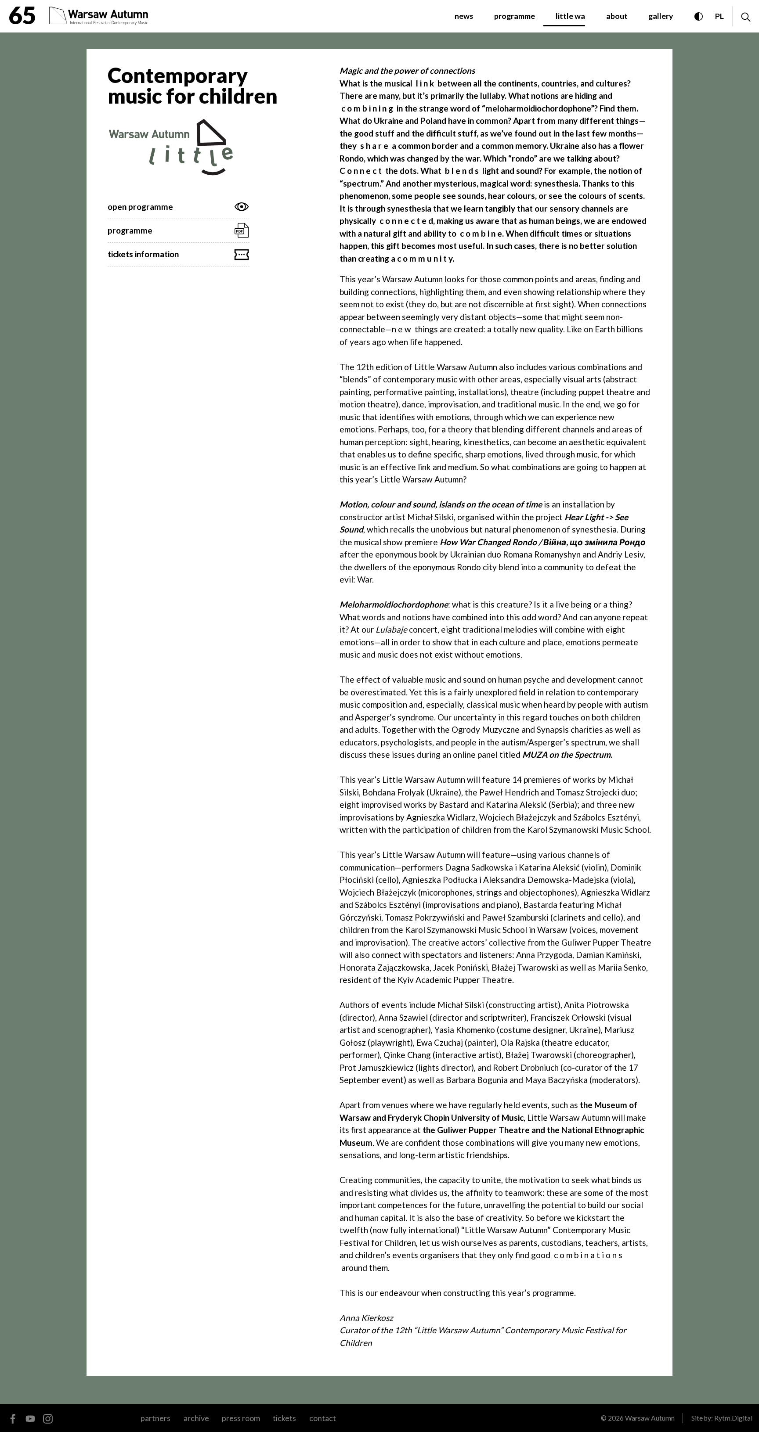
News (464, 16)
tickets (284, 1418)
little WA (570, 16)
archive (196, 1418)
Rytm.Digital (733, 1418)
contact (322, 1418)
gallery (660, 16)
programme (514, 16)
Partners (155, 1418)
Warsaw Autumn (650, 1418)
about (617, 16)
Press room (241, 1418)
